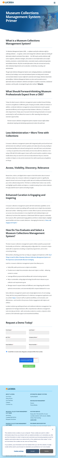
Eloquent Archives (11, 419)
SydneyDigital (34, 396)
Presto (32, 403)
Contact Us (9, 404)
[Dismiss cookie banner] (52, 430)
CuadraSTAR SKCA (11, 417)
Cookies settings (18, 451)
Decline (47, 451)
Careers (8, 402)
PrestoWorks (33, 405)
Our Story (8, 396)
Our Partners (9, 400)
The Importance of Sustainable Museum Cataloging (20, 260)
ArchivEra (8, 415)
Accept (33, 451)
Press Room (9, 398)
